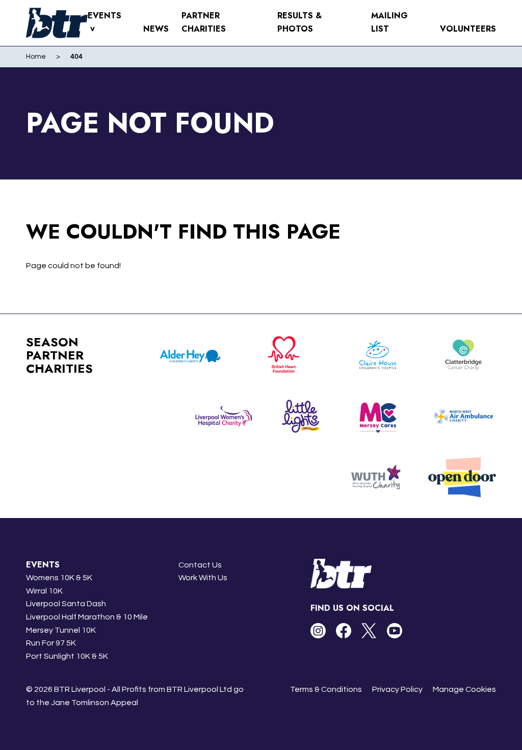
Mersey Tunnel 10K (61, 630)
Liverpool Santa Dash (66, 604)
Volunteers (468, 29)
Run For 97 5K (51, 643)
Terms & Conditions (326, 689)
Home (36, 56)
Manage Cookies (464, 689)
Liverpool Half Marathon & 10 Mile (87, 617)
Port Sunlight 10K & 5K (67, 656)
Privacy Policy (397, 689)
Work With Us (202, 578)
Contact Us (200, 565)
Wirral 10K (44, 591)
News (156, 29)
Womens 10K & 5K (59, 578)
